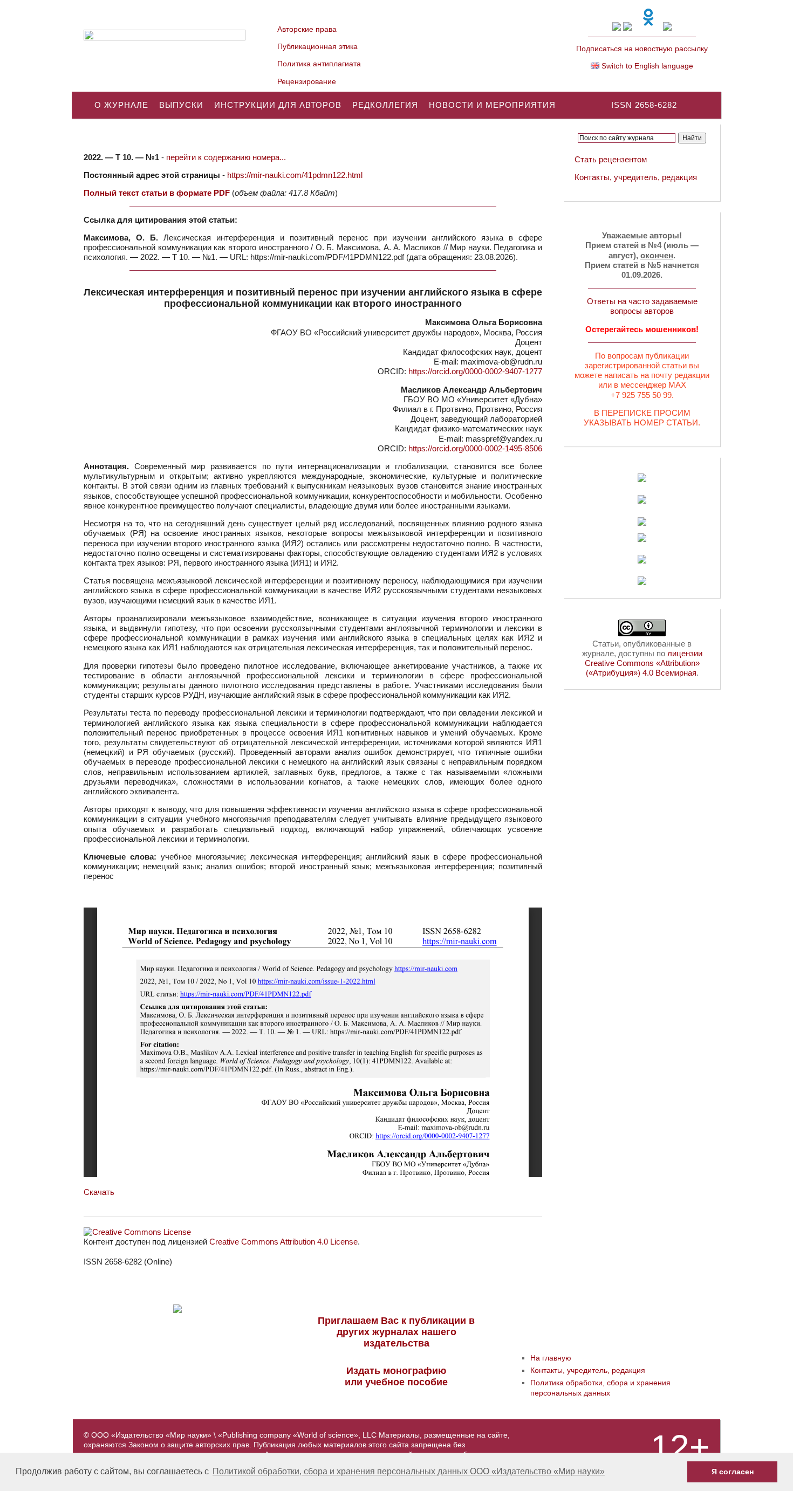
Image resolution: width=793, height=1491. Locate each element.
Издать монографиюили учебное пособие (396, 1376)
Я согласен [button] (733, 1471)
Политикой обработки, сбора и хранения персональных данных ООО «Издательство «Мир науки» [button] (409, 1471)
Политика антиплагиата (319, 63)
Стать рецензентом (611, 159)
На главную (550, 1357)
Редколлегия (385, 104)
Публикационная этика (317, 46)
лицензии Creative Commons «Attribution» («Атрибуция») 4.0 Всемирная (643, 663)
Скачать (99, 1192)
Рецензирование (306, 81)
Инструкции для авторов (277, 104)
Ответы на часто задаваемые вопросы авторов (642, 306)
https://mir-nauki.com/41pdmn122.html (295, 175)
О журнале (121, 104)
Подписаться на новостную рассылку (642, 48)
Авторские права (307, 29)
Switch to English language (646, 65)
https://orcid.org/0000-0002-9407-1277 (475, 371)
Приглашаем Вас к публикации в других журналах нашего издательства (396, 1332)
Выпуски (181, 104)
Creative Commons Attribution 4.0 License (283, 1241)
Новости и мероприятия (492, 104)
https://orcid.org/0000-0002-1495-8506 (475, 448)
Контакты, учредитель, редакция (636, 177)
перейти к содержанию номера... (226, 157)
